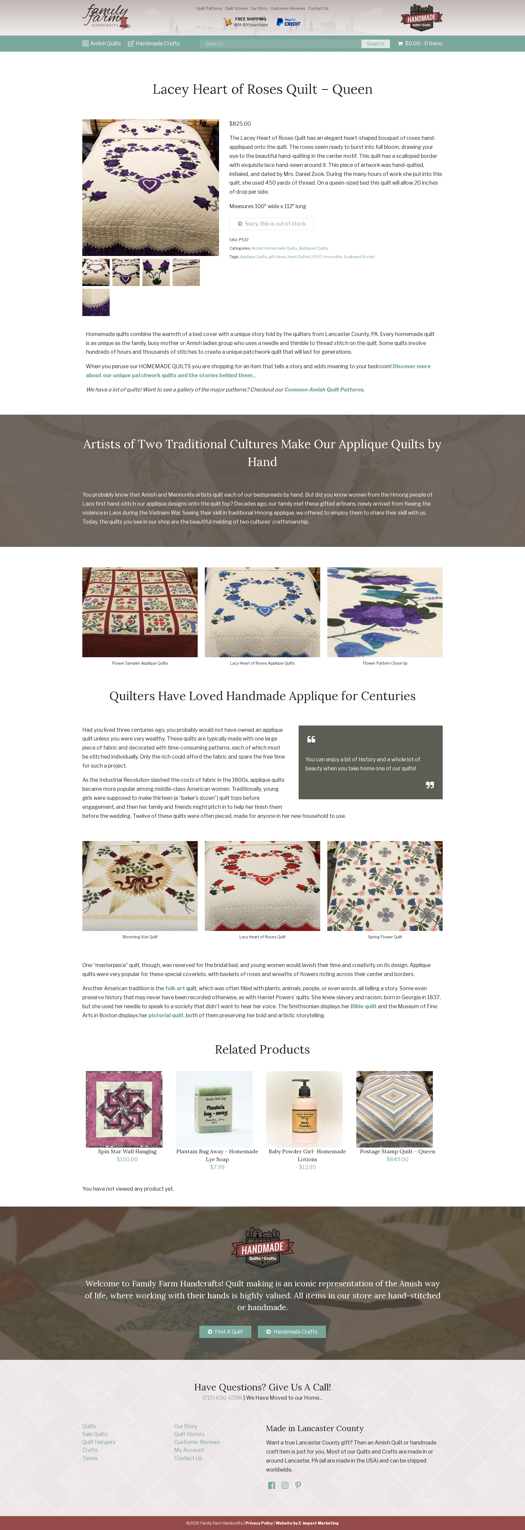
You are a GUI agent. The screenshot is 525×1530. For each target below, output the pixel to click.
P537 (317, 256)
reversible (333, 256)
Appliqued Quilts (313, 248)
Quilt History (189, 1434)
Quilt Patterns (209, 8)
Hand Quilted (299, 256)
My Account (189, 1450)
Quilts (89, 1426)
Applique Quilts (253, 256)
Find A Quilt (229, 1331)
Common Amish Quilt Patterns (323, 389)
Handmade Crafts (158, 43)
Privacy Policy (259, 1523)
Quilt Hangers (99, 1442)
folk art (175, 988)
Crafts (90, 1450)
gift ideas (277, 256)
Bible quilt (364, 1006)
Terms (90, 1458)
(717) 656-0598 (222, 1398)
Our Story (259, 8)
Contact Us (318, 8)
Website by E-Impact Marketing (307, 1523)
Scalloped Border (359, 256)
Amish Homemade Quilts (274, 248)
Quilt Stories (236, 8)
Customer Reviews (287, 8)
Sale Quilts (95, 1434)
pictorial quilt (166, 1015)
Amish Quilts (105, 43)
